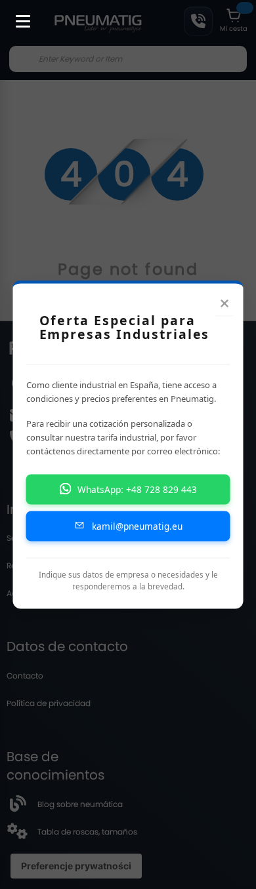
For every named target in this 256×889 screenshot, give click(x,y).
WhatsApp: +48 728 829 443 (137, 489)
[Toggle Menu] (17, 14)
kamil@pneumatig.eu (137, 525)
